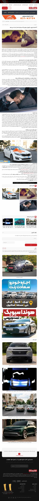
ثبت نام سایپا (23, 1)
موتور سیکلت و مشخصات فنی (17, 4)
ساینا (20, 1)
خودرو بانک (35, 21)
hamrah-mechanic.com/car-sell (28, 173)
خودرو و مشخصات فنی (25, 4)
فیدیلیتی (12, 1)
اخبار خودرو (35, 4)
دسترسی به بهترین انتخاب (26, 473)
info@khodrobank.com (19, 455)
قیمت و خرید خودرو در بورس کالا (7, 1)
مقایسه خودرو (31, 4)
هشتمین (10, 493)
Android (19, 481)
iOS (14, 481)
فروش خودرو (23, 56)
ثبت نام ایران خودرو (28, 1)
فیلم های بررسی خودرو (4, 4)
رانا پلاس (18, 1)
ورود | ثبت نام (5, 8)
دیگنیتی (15, 1)
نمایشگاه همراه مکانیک (24, 169)
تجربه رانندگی (10, 4)
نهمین (8, 493)
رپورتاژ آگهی (26, 21)
